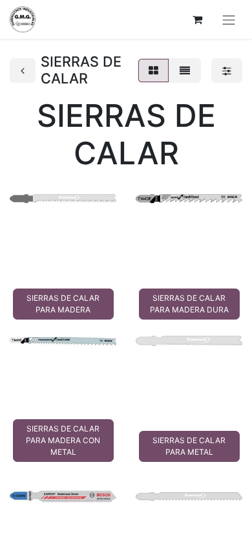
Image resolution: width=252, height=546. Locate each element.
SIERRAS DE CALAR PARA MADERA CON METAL (63, 440)
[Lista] (185, 70)
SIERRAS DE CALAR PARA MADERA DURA (189, 303)
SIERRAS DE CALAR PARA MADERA (63, 303)
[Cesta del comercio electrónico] (197, 19)
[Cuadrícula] (153, 70)
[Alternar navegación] (228, 19)
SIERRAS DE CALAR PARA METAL (189, 446)
